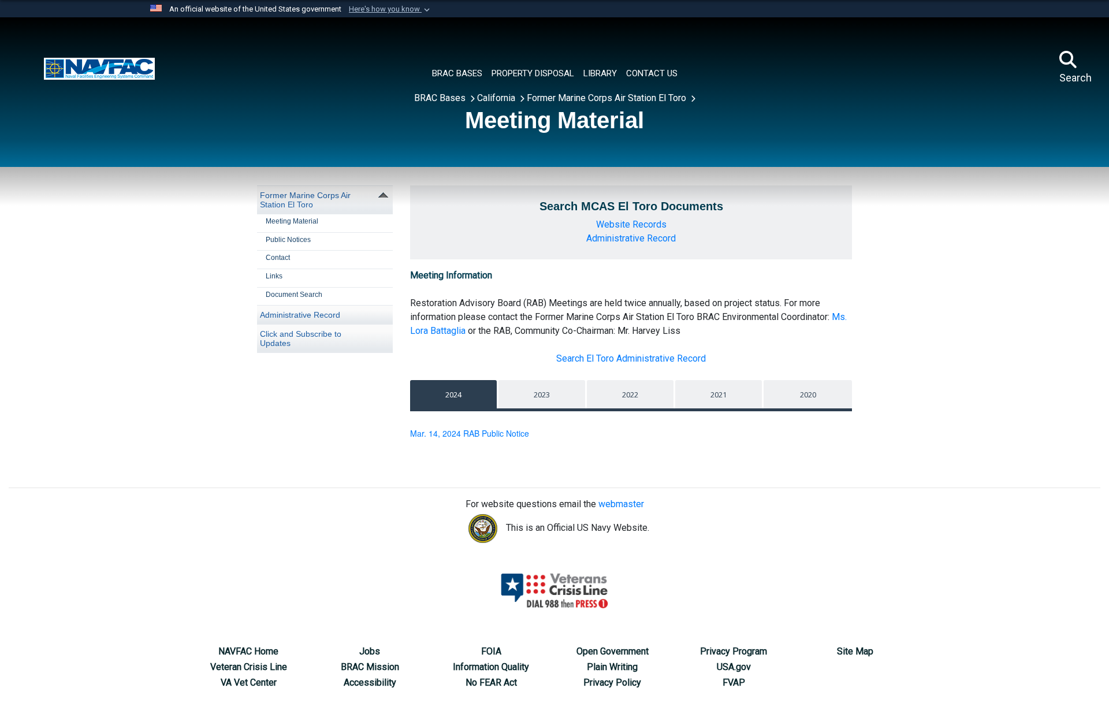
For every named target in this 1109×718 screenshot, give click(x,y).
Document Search (294, 295)
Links (274, 276)
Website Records (631, 224)
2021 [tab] (718, 394)
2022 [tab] (630, 394)
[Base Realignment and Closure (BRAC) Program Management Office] (99, 67)
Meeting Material (292, 221)
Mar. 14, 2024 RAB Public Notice (469, 433)
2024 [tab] (453, 394)
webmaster (621, 503)
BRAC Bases (441, 97)
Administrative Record (300, 314)
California (497, 97)
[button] (390, 9)
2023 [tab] (542, 394)
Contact (278, 258)
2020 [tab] (808, 394)
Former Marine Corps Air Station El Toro (608, 97)
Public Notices (288, 240)
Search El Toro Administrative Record (631, 358)
